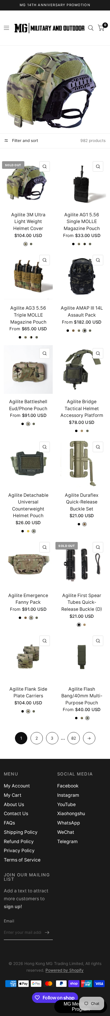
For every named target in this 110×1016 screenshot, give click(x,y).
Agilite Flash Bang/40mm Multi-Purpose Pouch (81, 696)
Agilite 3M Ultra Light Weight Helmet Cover (28, 221)
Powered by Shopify (64, 970)
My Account (17, 786)
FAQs (9, 823)
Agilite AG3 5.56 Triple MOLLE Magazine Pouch (28, 314)
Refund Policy (19, 841)
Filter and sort (24, 140)
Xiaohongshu (71, 813)
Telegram (67, 841)
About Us (14, 804)
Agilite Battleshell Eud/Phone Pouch (28, 405)
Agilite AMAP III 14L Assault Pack (82, 311)
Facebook (68, 786)
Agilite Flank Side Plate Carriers (28, 692)
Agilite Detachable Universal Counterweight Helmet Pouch (28, 505)
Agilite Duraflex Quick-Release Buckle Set (82, 502)
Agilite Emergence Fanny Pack (28, 599)
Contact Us (16, 813)
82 (73, 738)
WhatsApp (68, 823)
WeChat (65, 832)
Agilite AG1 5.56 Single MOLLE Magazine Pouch (82, 221)
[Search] (91, 27)
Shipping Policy (21, 832)
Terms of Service (22, 860)
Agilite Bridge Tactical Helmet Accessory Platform (81, 408)
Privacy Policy (19, 850)
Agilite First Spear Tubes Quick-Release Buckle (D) (81, 602)
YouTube (66, 804)
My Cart (12, 795)
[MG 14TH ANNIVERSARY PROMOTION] (55, 5)
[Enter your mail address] (47, 932)
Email (9, 921)
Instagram (68, 795)
